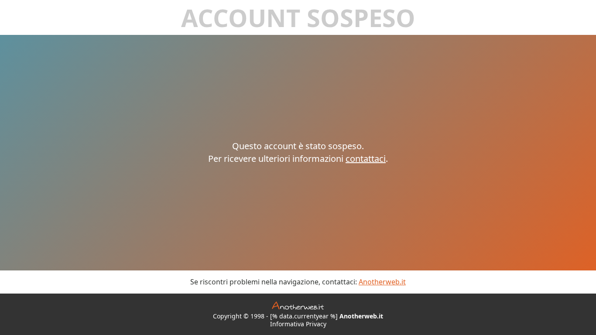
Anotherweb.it (382, 282)
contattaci (366, 158)
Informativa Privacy (298, 324)
